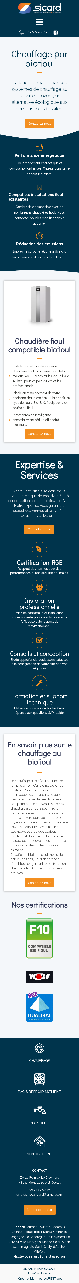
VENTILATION (38, 1154)
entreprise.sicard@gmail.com (39, 1194)
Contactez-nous (39, 123)
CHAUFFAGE (39, 1060)
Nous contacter (39, 1210)
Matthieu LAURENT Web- (46, 1278)
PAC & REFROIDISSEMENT (39, 1092)
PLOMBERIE (39, 1123)
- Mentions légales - (39, 1273)
